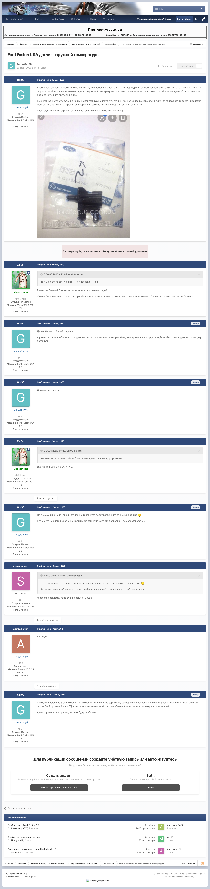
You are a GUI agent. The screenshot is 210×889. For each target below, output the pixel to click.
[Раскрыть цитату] (41, 274)
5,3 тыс (22, 298)
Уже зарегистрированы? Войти (154, 19)
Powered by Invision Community (179, 876)
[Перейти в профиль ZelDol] (21, 280)
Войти (151, 787)
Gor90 (28, 64)
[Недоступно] (83, 176)
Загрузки (60, 19)
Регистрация (184, 19)
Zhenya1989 (17, 840)
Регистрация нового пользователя (59, 787)
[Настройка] (196, 19)
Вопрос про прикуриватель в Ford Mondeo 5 (32, 849)
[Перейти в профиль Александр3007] (161, 827)
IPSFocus (22, 873)
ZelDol (20, 264)
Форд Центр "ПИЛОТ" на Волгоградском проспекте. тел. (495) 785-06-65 (146, 35)
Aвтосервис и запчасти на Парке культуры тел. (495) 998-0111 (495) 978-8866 (47, 35)
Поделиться (166, 66)
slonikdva (16, 852)
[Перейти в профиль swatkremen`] (21, 581)
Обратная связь (12, 876)
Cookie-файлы (30, 876)
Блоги (77, 19)
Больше (110, 19)
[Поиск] (202, 9)
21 (21, 114)
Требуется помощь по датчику (25, 837)
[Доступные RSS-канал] (202, 863)
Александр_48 (174, 849)
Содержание (16, 19)
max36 (170, 837)
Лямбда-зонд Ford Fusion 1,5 (23, 825)
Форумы (39, 19)
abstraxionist (20, 628)
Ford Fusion (40, 67)
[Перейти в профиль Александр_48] (161, 851)
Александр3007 (19, 828)
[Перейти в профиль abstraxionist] (21, 644)
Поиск (92, 19)
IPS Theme (10, 873)
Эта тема (190, 8)
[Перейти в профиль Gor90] (11, 65)
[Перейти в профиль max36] (161, 839)
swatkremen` (20, 566)
